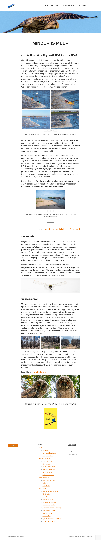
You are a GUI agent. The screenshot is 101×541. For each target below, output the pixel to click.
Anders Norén (80, 536)
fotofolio (45, 497)
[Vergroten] (77, 280)
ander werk (46, 483)
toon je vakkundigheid (49, 453)
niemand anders (68, 6)
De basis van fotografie (49, 502)
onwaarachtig (47, 516)
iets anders (55, 6)
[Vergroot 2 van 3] (58, 338)
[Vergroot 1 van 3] (38, 338)
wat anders (82, 6)
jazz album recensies (49, 505)
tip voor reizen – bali (49, 521)
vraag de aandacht (48, 456)
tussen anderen (47, 461)
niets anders (46, 464)
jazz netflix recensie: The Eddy (52, 508)
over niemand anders (49, 480)
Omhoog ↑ (90, 536)
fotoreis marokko (48, 500)
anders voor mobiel (48, 475)
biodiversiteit (47, 494)
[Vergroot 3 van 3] (77, 338)
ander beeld (46, 486)
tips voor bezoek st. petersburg (52, 519)
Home (46, 6)
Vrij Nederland (40, 372)
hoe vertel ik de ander (49, 469)
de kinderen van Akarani (50, 491)
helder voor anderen (49, 467)
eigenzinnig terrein (18, 536)
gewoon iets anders (45, 458)
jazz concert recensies (49, 510)
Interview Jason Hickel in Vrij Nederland (62, 229)
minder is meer (47, 513)
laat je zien (46, 450)
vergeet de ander (47, 472)
